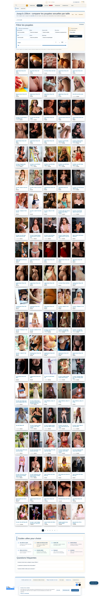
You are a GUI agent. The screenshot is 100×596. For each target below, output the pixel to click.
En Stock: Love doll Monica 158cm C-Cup (63, 165)
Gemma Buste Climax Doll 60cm (21, 141)
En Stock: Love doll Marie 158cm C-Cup (35, 165)
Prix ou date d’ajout (72, 30)
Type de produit (19, 30)
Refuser (58, 590)
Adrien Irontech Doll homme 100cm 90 (21, 260)
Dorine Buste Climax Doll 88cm (21, 377)
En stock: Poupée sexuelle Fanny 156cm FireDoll (78, 450)
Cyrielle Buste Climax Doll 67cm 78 (21, 307)
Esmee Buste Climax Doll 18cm (63, 71)
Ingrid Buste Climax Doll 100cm (77, 260)
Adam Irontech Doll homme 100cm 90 (78, 236)
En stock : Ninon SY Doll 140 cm (35, 188)
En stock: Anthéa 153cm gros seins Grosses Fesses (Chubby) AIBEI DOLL (35, 402)
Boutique (39, 5)
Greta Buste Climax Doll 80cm (35, 260)
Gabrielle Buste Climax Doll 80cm (49, 188)
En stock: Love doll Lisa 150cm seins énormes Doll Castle (63, 426)
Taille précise (57, 30)
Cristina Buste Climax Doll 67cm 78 (78, 284)
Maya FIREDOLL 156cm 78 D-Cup (78, 401)
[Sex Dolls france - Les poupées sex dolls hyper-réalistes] (50, 2)
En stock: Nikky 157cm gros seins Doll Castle (49, 450)
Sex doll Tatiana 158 (20, 425)
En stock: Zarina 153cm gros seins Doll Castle (21, 450)
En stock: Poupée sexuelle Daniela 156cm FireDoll (63, 377)
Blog (72, 5)
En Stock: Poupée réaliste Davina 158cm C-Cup (78, 141)
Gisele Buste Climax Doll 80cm (35, 141)
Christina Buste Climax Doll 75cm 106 (35, 354)
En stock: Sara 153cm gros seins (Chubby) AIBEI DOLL (21, 401)
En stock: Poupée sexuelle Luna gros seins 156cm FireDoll (35, 426)
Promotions (32, 5)
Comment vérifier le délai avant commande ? (26, 568)
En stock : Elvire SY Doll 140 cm (21, 188)
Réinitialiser (81, 24)
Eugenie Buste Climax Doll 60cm (35, 377)
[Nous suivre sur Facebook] (77, 585)
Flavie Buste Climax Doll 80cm (49, 118)
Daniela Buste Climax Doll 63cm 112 (49, 354)
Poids (18, 35)
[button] (76, 2)
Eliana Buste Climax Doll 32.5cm (49, 307)
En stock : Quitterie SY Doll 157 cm (35, 330)
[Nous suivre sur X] (80, 585)
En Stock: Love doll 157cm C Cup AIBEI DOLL (50, 330)
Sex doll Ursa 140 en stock (78, 94)
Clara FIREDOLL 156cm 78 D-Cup (49, 401)
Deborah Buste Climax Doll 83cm (35, 499)
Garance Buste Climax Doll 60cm (78, 118)
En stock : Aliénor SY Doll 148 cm (49, 211)
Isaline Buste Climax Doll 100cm (49, 284)
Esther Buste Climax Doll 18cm (77, 71)
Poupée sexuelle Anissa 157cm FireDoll (63, 523)
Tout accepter (75, 590)
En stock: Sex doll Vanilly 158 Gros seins (63, 141)
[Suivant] (57, 530)
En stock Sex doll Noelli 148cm (34, 118)
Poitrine (31, 35)
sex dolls (32, 15)
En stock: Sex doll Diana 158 (21, 522)
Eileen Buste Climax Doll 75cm (49, 499)
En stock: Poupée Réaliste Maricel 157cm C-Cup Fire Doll (35, 236)
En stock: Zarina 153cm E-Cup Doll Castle (78, 426)
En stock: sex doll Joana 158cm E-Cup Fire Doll (21, 236)
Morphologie (44, 35)
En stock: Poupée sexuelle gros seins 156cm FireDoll (49, 426)
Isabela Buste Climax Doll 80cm (21, 284)
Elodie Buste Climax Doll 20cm (35, 95)
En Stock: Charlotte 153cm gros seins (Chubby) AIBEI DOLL (78, 377)
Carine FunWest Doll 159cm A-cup (49, 523)
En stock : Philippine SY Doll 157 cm (78, 307)
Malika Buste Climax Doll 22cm (63, 95)
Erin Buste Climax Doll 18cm (50, 70)
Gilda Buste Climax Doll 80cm (63, 188)
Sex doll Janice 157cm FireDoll (77, 523)
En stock (46, 5)
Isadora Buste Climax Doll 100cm (35, 284)
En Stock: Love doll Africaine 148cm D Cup (78, 188)
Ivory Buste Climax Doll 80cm (77, 499)
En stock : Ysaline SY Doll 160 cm (21, 354)
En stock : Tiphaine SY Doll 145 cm (21, 211)
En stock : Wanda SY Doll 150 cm (63, 307)
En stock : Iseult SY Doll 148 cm (35, 211)
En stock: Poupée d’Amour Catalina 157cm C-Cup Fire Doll (63, 236)
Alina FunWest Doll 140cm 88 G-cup (78, 475)
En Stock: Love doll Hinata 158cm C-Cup (78, 165)
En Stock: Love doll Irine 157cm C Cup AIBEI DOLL (78, 330)
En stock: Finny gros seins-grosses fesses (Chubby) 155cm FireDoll (21, 475)
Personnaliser (66, 590)
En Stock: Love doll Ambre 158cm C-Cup (49, 165)
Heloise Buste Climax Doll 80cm (49, 260)
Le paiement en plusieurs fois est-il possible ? (27, 565)
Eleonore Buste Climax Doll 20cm (21, 95)
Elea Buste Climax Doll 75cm (64, 498)
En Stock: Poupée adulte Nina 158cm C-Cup (21, 165)
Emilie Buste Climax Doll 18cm (21, 71)
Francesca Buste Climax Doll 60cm (64, 118)
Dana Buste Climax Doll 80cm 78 (34, 307)
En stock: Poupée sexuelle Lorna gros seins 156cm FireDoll (63, 451)
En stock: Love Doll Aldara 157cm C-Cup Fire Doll (49, 236)
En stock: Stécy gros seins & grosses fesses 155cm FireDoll (64, 212)
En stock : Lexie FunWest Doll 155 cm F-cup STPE (35, 523)
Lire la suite (19, 19)
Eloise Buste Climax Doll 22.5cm (49, 95)
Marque (31, 30)
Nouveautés (57, 5)
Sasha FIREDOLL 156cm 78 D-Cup (63, 401)
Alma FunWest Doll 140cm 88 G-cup (21, 499)
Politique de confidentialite (24, 593)
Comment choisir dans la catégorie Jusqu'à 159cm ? (28, 562)
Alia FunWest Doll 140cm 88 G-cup (64, 475)
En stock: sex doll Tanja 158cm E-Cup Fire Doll (77, 211)
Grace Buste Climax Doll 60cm (49, 141)
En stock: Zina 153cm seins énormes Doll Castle (35, 450)
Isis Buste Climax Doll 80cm (64, 283)
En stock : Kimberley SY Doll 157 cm (21, 330)
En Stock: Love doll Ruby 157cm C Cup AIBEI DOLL (63, 330)
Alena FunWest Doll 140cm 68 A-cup (49, 475)
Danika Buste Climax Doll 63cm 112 (63, 354)
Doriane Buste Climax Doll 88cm (78, 354)
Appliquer (76, 36)
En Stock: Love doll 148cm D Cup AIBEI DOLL (21, 118)
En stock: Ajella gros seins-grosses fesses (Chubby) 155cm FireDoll (35, 475)
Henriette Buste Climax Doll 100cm (63, 260)
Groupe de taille (44, 30)
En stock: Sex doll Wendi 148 (49, 377)
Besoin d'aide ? (94, 582)
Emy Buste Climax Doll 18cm (34, 71)
